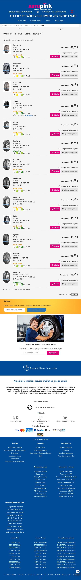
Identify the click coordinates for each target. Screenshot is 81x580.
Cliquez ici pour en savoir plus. (44, 407)
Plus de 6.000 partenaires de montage (40, 422)
